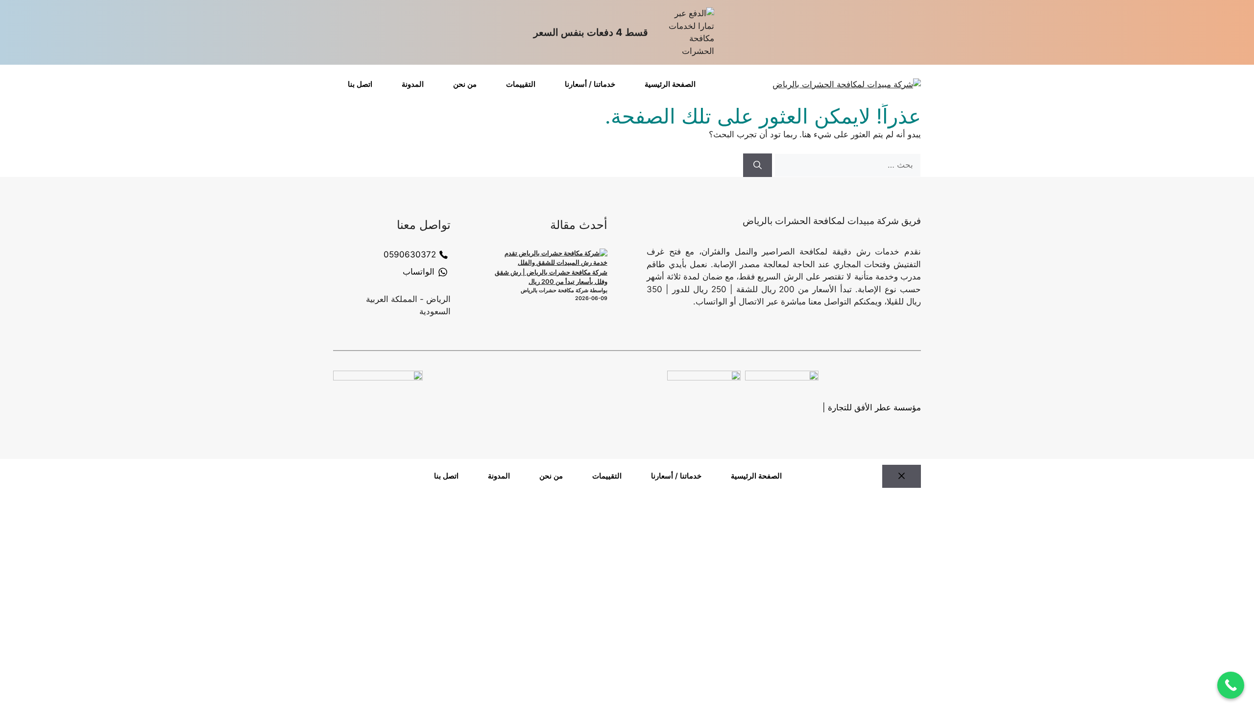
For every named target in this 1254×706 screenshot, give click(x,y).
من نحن (465, 84)
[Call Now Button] (1230, 685)
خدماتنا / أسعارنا (590, 84)
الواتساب (418, 272)
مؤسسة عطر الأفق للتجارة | (871, 407)
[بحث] (757, 165)
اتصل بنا (360, 84)
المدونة (413, 84)
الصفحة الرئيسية (670, 84)
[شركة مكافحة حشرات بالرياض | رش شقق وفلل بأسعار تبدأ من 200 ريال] (551, 258)
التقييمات (520, 84)
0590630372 (410, 254)
